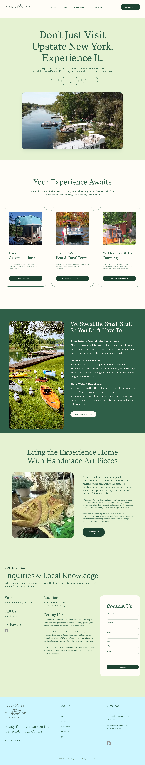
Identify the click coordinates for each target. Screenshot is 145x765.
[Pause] (25, 146)
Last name (110, 623)
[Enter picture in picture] (116, 147)
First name (110, 613)
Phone (109, 642)
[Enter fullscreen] (119, 147)
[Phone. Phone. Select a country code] (110, 646)
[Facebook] (6, 631)
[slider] (72, 144)
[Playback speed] (113, 147)
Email (108, 632)
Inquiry (109, 651)
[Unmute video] (29, 147)
